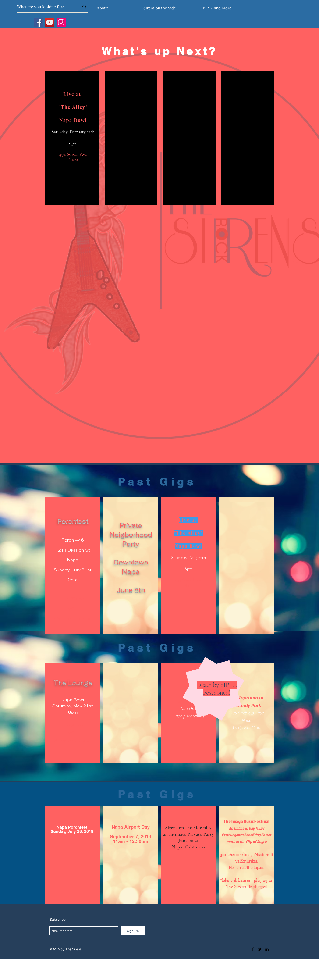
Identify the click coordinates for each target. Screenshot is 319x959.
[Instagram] (61, 22)
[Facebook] (38, 22)
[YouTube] (49, 22)
